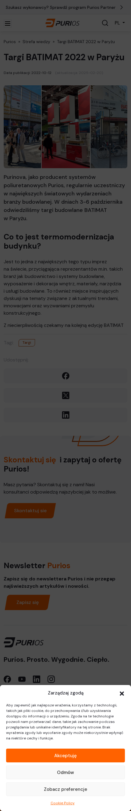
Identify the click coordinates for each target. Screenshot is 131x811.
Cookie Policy (63, 803)
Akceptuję (65, 756)
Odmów (65, 772)
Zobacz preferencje (65, 789)
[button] (122, 693)
